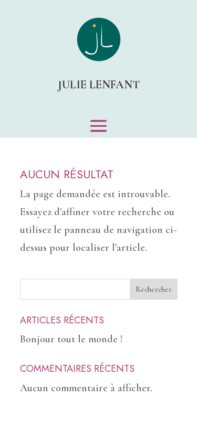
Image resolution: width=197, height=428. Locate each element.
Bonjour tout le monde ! (71, 339)
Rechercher (154, 289)
